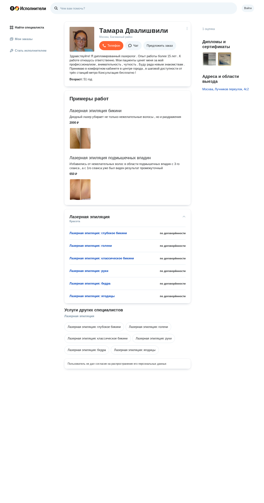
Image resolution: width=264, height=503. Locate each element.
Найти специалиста (29, 27)
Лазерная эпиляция (79, 316)
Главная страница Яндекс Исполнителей (28, 8)
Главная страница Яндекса (12, 8)
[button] (111, 45)
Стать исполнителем (30, 50)
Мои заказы (24, 39)
